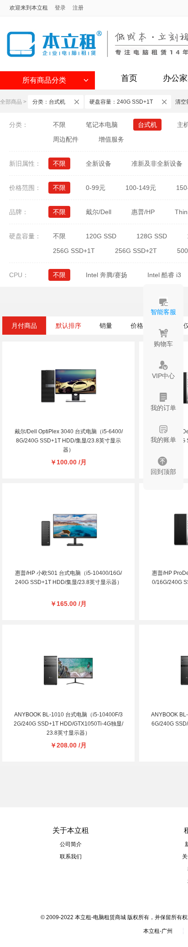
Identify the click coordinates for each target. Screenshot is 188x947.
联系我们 (71, 856)
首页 (129, 78)
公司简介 (71, 844)
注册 (78, 8)
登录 (60, 8)
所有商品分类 (44, 80)
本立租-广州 (157, 931)
